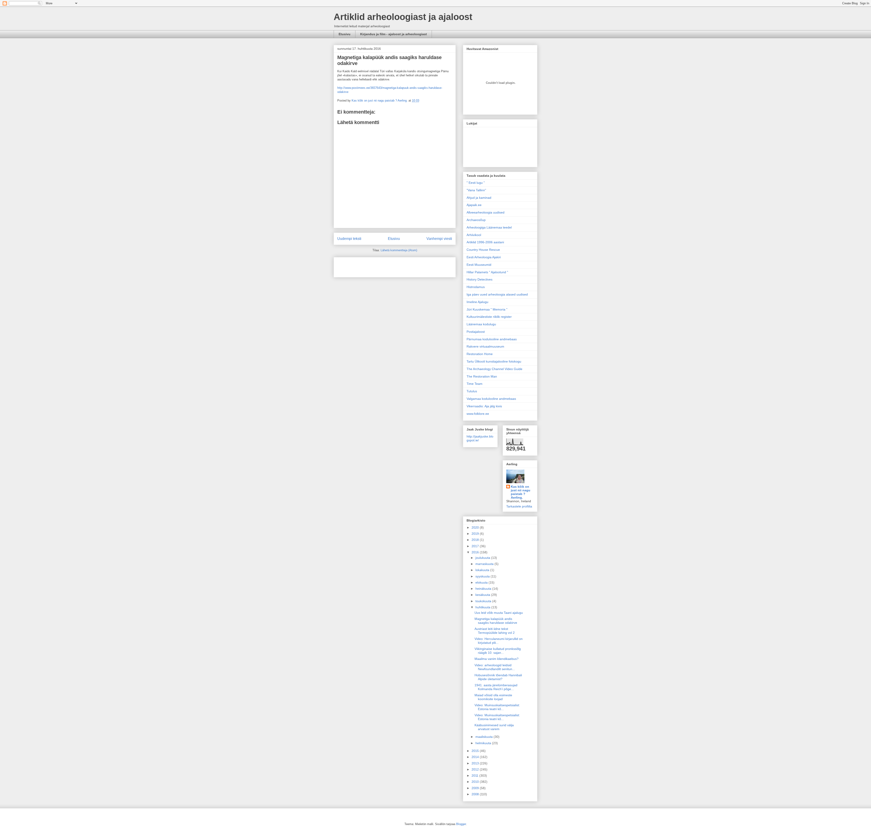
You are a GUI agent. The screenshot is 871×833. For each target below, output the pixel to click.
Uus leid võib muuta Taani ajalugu (499, 612)
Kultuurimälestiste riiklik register (489, 316)
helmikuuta (483, 743)
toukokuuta (483, 601)
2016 (476, 552)
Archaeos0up (476, 220)
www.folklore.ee (478, 413)
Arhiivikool (474, 235)
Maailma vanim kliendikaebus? (497, 659)
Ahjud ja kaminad (479, 197)
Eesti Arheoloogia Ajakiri (484, 257)
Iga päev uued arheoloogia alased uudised (497, 294)
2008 (476, 794)
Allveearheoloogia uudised (485, 212)
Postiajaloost (476, 331)
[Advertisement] (363, 266)
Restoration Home (480, 354)
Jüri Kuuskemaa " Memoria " (487, 309)
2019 (476, 533)
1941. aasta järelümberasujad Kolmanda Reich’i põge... (496, 687)
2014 (476, 757)
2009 (476, 788)
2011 (475, 775)
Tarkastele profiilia (519, 506)
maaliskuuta (484, 737)
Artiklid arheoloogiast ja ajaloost (403, 17)
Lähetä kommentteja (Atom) (399, 250)
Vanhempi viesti (439, 239)
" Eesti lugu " (476, 182)
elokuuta (482, 582)
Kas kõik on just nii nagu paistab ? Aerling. (380, 100)
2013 (476, 763)
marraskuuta (484, 564)
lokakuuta (482, 570)
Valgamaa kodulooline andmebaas (491, 398)
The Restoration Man (482, 376)
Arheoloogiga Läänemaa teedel (489, 227)
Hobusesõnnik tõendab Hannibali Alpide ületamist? (498, 677)
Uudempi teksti (349, 239)
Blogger (461, 824)
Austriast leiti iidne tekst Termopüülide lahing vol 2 (495, 630)
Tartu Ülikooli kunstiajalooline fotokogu (494, 361)
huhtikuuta (483, 607)
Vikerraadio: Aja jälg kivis (484, 406)
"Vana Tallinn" (476, 190)
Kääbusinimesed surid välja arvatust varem (494, 727)
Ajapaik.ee (474, 205)
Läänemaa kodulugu (481, 324)
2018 (476, 540)
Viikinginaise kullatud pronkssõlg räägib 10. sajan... (498, 650)
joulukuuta (483, 557)
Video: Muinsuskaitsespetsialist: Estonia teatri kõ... (497, 707)
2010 (476, 781)
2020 (476, 527)
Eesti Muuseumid (479, 264)
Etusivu (344, 34)
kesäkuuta (483, 595)
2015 (476, 751)
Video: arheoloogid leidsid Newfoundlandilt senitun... (495, 667)
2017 (476, 546)
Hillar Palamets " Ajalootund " (487, 272)
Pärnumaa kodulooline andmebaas (492, 339)
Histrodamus (476, 287)
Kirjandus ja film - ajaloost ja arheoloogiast (393, 34)
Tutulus (472, 391)
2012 (476, 769)
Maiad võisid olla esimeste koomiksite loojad (493, 697)
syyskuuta (483, 576)
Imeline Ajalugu (477, 302)
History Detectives (479, 279)
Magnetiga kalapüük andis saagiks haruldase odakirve (496, 620)
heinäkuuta (483, 588)
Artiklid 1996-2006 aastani (485, 242)
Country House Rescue (483, 249)
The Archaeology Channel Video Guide (494, 369)
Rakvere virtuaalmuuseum (485, 346)
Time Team (474, 383)
